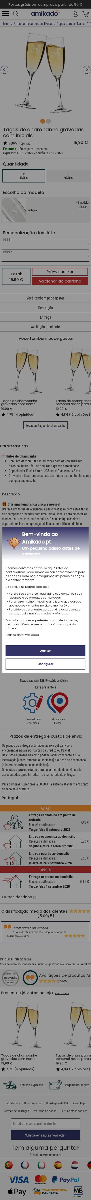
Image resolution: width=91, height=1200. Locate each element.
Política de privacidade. (23, 635)
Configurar (45, 664)
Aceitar (45, 651)
